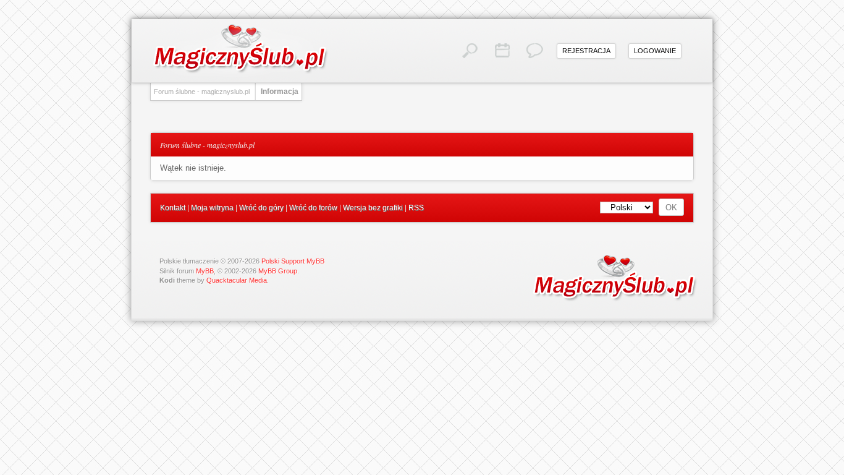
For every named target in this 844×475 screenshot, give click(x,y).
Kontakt (172, 207)
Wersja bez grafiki (373, 207)
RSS (416, 207)
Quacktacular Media (236, 280)
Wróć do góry (261, 207)
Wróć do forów (313, 207)
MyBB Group (277, 271)
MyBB (205, 271)
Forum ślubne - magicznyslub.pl (202, 91)
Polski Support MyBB (292, 261)
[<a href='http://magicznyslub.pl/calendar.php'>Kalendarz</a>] (502, 51)
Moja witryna (212, 207)
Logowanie (655, 50)
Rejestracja (586, 50)
